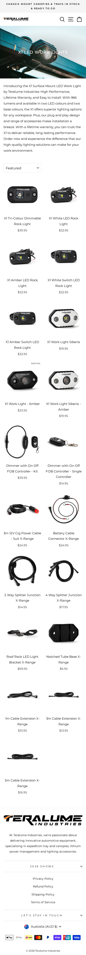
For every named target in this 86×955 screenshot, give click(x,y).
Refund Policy (43, 886)
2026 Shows (42, 866)
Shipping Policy (43, 894)
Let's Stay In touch (41, 915)
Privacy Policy (43, 878)
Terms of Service (43, 902)
